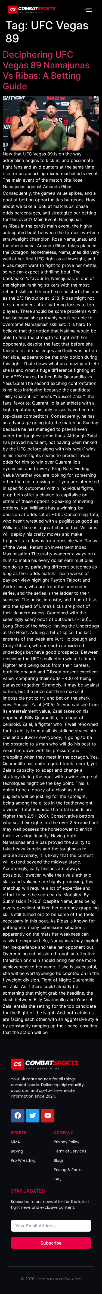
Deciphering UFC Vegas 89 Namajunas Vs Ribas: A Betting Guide (46, 70)
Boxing (17, 1151)
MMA (15, 1142)
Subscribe (51, 1243)
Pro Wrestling (23, 1160)
